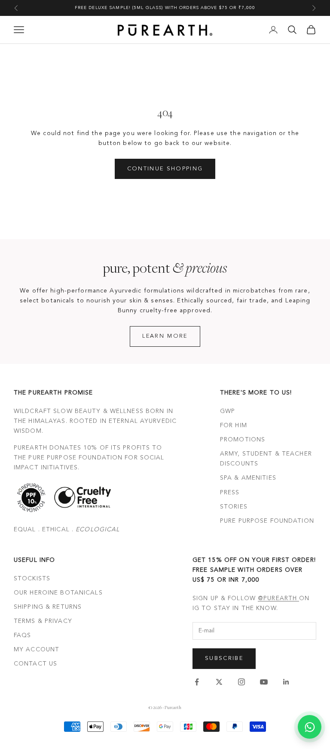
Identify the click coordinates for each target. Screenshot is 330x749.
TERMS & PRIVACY (43, 621)
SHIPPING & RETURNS (48, 607)
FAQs (22, 635)
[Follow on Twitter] (219, 682)
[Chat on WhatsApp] (309, 727)
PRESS (230, 493)
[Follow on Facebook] (196, 682)
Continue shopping (165, 169)
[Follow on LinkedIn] (286, 682)
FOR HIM (233, 425)
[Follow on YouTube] (264, 682)
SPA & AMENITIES (248, 478)
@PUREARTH (278, 598)
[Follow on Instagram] (241, 682)
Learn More (164, 336)
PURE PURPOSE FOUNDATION (267, 521)
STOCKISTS (32, 579)
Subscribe (224, 658)
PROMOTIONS (242, 440)
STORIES (234, 507)
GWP (227, 411)
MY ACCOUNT (36, 650)
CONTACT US (35, 664)
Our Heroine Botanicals (58, 593)
